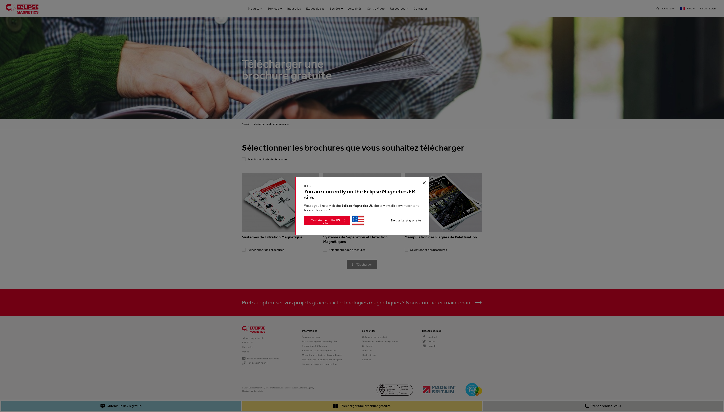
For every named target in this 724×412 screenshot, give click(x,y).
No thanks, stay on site (406, 220)
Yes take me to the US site (325, 221)
